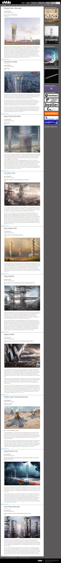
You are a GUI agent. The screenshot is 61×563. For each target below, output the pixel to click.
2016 (41, 5)
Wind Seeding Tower (10, 228)
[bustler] (51, 105)
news (28, 2)
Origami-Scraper (9, 334)
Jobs (58, 2)
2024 (13, 5)
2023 (17, 5)
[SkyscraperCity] (51, 118)
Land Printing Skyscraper (12, 506)
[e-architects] (51, 113)
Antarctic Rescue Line (11, 451)
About (48, 2)
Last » (28, 557)
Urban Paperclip (9, 276)
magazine (34, 2)
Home (23, 2)
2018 (34, 5)
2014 (48, 5)
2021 (24, 5)
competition (41, 2)
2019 (31, 5)
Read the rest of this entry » (24, 57)
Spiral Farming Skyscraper (12, 116)
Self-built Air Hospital (10, 62)
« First (8, 557)
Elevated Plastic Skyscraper (13, 8)
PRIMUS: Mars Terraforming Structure (16, 397)
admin (6, 63)
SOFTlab (50, 562)
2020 (27, 5)
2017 (38, 5)
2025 (9, 5)
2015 (45, 5)
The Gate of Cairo (9, 173)
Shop (53, 2)
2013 (52, 5)
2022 (20, 5)
